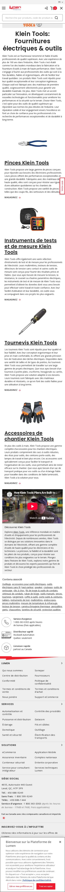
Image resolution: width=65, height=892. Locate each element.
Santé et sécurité (12, 734)
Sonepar (39, 670)
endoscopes (50, 600)
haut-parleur (27, 587)
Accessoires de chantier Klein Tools (29, 436)
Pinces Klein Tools (27, 162)
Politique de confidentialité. (37, 880)
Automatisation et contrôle (12, 713)
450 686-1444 (18, 799)
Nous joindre (9, 697)
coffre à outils (31, 596)
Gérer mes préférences (20, 886)
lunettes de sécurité (31, 609)
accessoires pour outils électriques (29, 584)
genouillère (56, 606)
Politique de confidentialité (43, 682)
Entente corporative (46, 762)
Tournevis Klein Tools (31, 342)
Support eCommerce (46, 697)
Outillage (6, 584)
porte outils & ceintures (50, 596)
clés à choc (18, 590)
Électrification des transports (45, 736)
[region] (32, 864)
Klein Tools (18, 531)
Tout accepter (46, 886)
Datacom (40, 719)
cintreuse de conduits (12, 593)
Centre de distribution (15, 675)
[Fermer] (60, 842)
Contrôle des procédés (48, 711)
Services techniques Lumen (46, 769)
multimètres (37, 600)
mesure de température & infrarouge (39, 603)
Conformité (8, 680)
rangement (18, 596)
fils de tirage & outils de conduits (42, 590)
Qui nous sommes (12, 670)
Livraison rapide (21, 646)
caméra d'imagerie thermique (35, 606)
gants (5, 609)
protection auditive (51, 609)
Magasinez (11, 197)
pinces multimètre (11, 603)
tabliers (5, 600)
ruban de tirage (31, 593)
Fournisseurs (42, 675)
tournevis (6, 596)
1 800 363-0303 (32, 803)
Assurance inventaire (14, 757)
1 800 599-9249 (23, 796)
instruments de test (20, 600)
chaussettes (15, 609)
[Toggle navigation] (4, 8)
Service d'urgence (22, 618)
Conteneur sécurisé (13, 762)
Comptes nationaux (46, 757)
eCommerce (9, 752)
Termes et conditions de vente (16, 690)
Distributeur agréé (23, 631)
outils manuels (47, 593)
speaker (38, 587)
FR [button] (59, 2)
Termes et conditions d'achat (47, 690)
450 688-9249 (15, 792)
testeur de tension (11, 606)
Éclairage (7, 724)
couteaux (48, 587)
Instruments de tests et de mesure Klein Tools (31, 246)
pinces (59, 593)
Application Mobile (45, 752)
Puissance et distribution (16, 719)
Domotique (8, 729)
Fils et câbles (42, 724)
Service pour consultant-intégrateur (16, 769)
